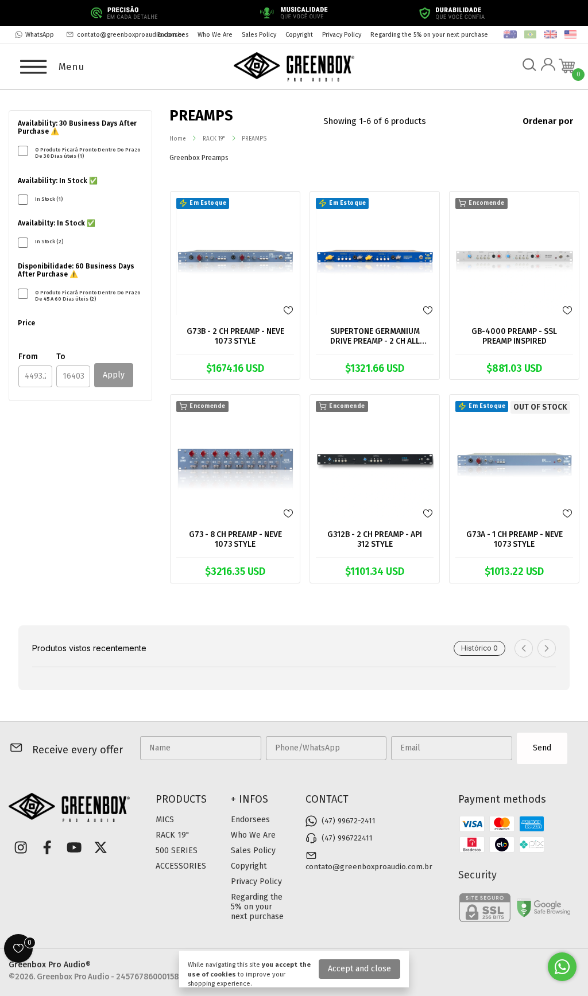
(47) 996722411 (347, 838)
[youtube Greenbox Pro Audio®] (74, 847)
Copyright (299, 34)
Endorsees (172, 34)
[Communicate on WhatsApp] (562, 966)
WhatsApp (39, 34)
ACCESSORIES (181, 866)
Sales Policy (259, 34)
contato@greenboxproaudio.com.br (130, 34)
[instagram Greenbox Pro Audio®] (21, 847)
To (60, 356)
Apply (114, 375)
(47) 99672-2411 (349, 821)
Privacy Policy (341, 34)
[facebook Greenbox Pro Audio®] (47, 847)
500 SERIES (177, 850)
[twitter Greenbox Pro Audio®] (100, 847)
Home (177, 138)
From (28, 356)
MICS (165, 819)
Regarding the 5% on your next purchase (429, 34)
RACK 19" (214, 138)
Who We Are (215, 34)
